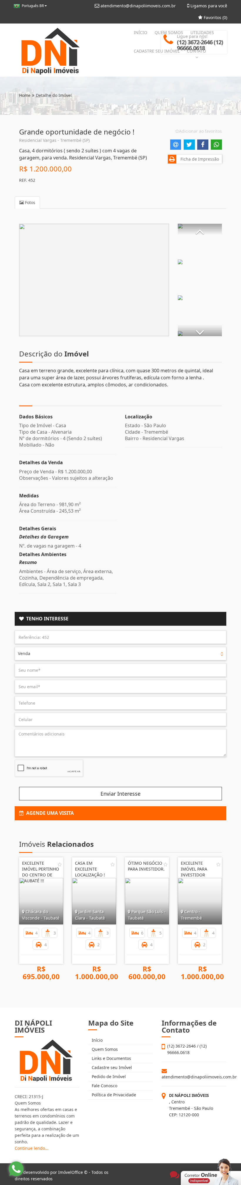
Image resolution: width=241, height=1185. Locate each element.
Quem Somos (104, 1049)
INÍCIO (140, 32)
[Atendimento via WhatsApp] (16, 1169)
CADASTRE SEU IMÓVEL (157, 51)
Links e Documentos (111, 1058)
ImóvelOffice (70, 1172)
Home (25, 95)
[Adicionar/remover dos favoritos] (60, 864)
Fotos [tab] (29, 202)
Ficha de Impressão (198, 159)
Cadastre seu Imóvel (111, 1067)
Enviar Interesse (120, 793)
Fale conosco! (185, 1165)
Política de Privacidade (113, 1095)
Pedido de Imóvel (108, 1076)
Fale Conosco (104, 1085)
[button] (200, 229)
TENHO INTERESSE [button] (46, 618)
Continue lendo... (31, 1148)
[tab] (120, 619)
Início (97, 1040)
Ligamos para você (208, 6)
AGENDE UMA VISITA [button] (49, 813)
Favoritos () (214, 17)
